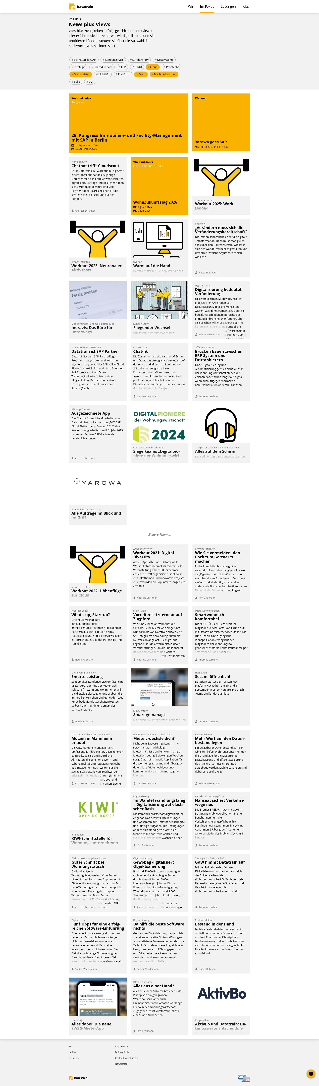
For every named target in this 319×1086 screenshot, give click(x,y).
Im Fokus (74, 1052)
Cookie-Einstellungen (127, 1058)
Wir (71, 1046)
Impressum (121, 1046)
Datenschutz (122, 1052)
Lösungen (74, 1058)
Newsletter (121, 1063)
